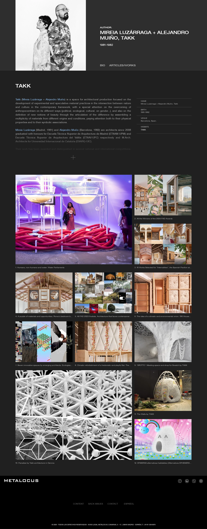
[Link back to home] (21, 481)
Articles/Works (122, 65)
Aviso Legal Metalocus (97, 524)
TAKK (143, 130)
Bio (102, 65)
